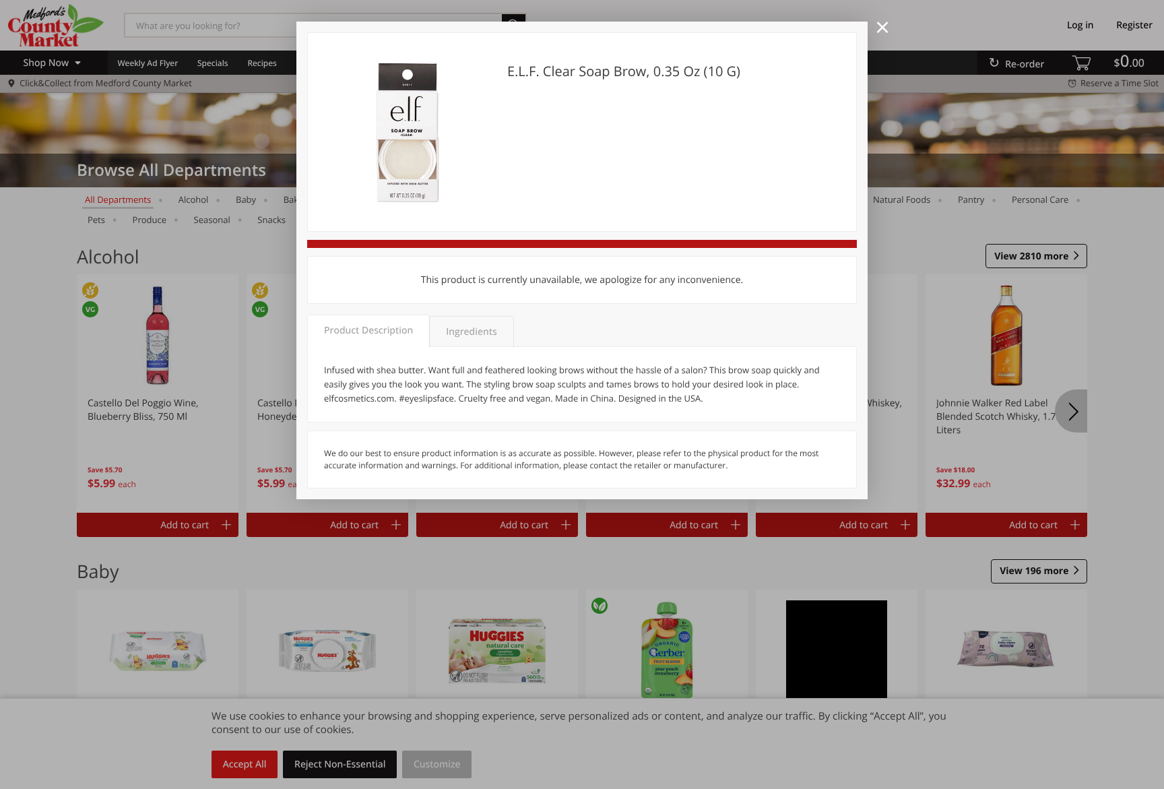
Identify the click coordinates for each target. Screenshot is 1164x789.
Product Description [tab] (368, 330)
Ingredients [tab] (471, 331)
